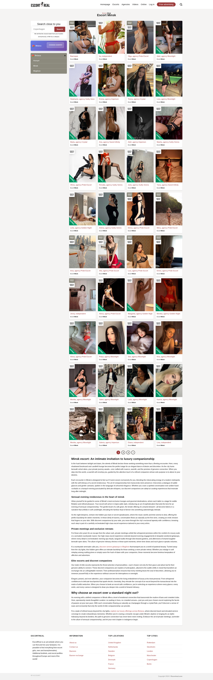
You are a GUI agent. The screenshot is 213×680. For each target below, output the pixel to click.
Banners (72, 651)
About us (72, 643)
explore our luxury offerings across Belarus (127, 611)
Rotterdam (151, 643)
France (111, 664)
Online (144, 4)
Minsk (35, 66)
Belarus (38, 55)
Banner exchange (76, 655)
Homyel (36, 61)
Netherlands (113, 647)
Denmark (111, 660)
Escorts (115, 4)
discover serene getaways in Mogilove (114, 547)
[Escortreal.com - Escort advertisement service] (40, 4)
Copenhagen (152, 660)
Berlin (149, 664)
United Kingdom (114, 643)
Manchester (151, 655)
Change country (55, 45)
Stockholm (151, 647)
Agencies (126, 4)
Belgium (111, 655)
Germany (111, 668)
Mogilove (36, 71)
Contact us (73, 647)
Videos (135, 4)
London (150, 651)
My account (35, 675)
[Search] (181, 4)
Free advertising (166, 4)
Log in (151, 4)
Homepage (105, 4)
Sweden (111, 651)
